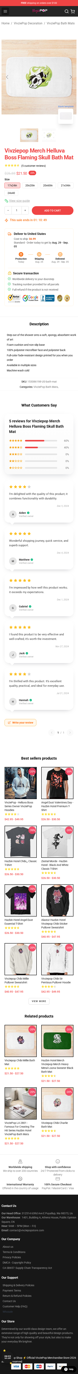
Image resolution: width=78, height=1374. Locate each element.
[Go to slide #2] (49, 135)
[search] (66, 11)
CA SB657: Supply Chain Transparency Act (27, 1267)
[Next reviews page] (70, 732)
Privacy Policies (12, 1257)
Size (7, 179)
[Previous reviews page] (51, 732)
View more (39, 1001)
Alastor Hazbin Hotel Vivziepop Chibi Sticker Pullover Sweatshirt (54, 923)
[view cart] (72, 11)
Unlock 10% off (7, 1357)
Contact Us (9, 1301)
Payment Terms (12, 1290)
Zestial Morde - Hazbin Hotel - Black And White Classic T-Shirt (54, 865)
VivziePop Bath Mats (61, 23)
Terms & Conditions (14, 1252)
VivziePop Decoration (28, 23)
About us (8, 1246)
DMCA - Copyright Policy (17, 1262)
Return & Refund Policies (17, 1295)
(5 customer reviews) (33, 165)
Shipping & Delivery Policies (18, 1285)
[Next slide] (71, 77)
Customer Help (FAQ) (15, 1306)
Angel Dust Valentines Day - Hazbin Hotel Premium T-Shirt (57, 806)
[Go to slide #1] (29, 135)
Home (5, 23)
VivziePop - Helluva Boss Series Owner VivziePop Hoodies (19, 806)
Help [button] (71, 1369)
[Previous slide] (7, 77)
